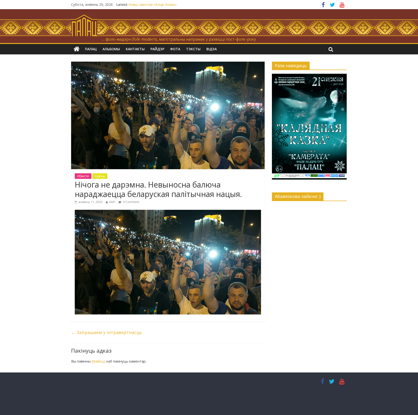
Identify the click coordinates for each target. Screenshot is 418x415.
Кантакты (135, 49)
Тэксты (193, 49)
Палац (91, 49)
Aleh (112, 202)
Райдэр (157, 49)
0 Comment (130, 202)
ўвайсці (98, 361)
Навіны (100, 176)
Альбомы (111, 49)
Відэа (211, 49)
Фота (175, 49)
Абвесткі (83, 176)
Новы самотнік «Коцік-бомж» (152, 4)
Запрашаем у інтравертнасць (106, 332)
